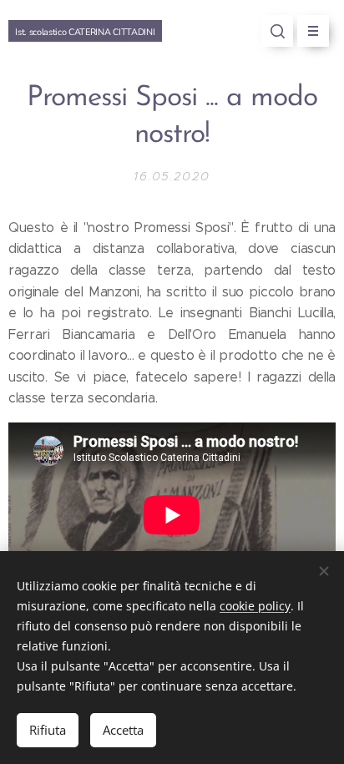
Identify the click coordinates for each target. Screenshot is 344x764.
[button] (277, 31)
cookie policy (255, 606)
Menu (313, 31)
